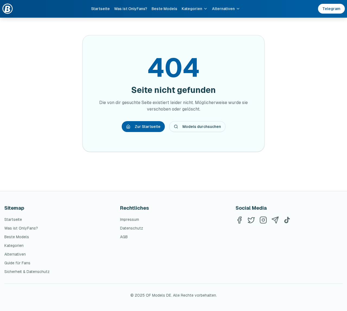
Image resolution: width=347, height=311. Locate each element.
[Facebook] (239, 220)
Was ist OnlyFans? (130, 9)
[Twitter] (251, 220)
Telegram (331, 9)
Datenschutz (131, 228)
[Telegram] (275, 220)
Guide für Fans (17, 263)
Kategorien (192, 9)
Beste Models (164, 9)
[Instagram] (263, 220)
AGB (124, 237)
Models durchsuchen (201, 126)
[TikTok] (287, 220)
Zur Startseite (147, 126)
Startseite (100, 9)
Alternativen (223, 9)
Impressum (129, 219)
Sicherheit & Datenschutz (27, 271)
